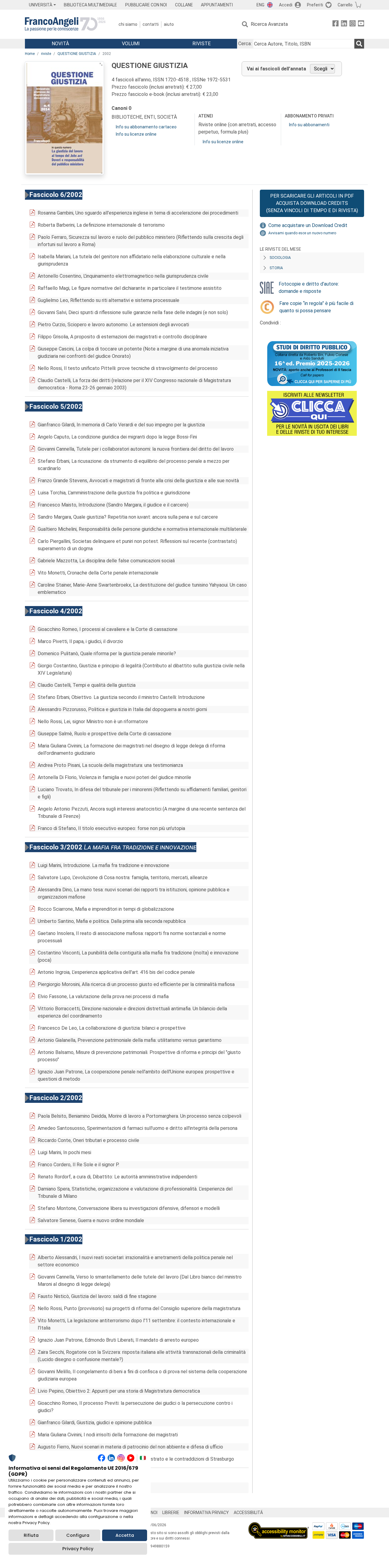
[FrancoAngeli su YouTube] (361, 24)
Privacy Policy (77, 1549)
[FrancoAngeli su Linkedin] (344, 24)
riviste (46, 54)
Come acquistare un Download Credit (307, 225)
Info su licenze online (136, 134)
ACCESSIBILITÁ (248, 1512)
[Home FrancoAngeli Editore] (65, 24)
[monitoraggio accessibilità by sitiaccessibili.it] (278, 1526)
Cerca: (245, 43)
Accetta (124, 1535)
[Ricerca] (359, 44)
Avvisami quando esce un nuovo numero (302, 233)
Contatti (151, 24)
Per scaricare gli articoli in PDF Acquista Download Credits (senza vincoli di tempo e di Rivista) (312, 203)
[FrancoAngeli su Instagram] (352, 24)
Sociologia (280, 258)
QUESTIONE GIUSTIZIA (76, 54)
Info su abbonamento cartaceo (146, 126)
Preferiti (315, 4)
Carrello (345, 4)
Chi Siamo (128, 24)
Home (30, 54)
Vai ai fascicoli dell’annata (276, 69)
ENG (260, 4)
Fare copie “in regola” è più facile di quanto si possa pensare (316, 306)
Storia (276, 268)
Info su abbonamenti (309, 124)
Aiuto (169, 24)
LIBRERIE (170, 1512)
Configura (77, 1535)
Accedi (285, 4)
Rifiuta (31, 1535)
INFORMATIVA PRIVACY (206, 1512)
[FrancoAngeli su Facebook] (335, 24)
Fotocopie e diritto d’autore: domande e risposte (309, 287)
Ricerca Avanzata (269, 24)
